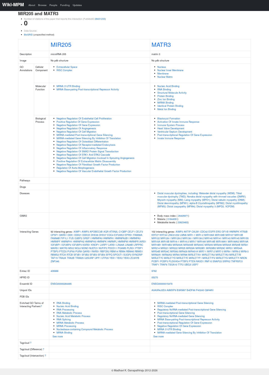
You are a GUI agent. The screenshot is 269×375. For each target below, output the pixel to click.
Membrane (163, 73)
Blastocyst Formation (168, 118)
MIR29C (221, 248)
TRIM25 (79, 258)
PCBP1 (155, 261)
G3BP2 (78, 238)
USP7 (195, 264)
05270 (155, 277)
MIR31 (229, 248)
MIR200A (178, 244)
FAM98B (55, 238)
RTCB (70, 254)
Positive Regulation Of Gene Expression (78, 121)
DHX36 (94, 235)
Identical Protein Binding (170, 106)
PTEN (192, 261)
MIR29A (190, 248)
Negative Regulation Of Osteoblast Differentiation (83, 141)
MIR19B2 (167, 244)
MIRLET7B (235, 254)
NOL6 (78, 248)
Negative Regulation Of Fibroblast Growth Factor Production (88, 164)
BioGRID (28, 34)
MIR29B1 (200, 248)
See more (58, 336)
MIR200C (199, 244)
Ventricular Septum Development (174, 131)
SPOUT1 (118, 254)
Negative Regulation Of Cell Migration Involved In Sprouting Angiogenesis (95, 158)
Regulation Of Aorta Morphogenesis (75, 167)
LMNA (183, 235)
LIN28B (129, 244)
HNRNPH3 (90, 241)
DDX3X (86, 235)
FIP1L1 (64, 238)
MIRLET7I (234, 258)
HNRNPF (55, 241)
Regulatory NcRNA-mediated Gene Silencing (181, 316)
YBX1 (112, 258)
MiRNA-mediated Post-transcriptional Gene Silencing (85, 135)
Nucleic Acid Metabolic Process (73, 316)
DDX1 (71, 235)
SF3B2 (85, 254)
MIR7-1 (202, 251)
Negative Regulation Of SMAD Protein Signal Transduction (88, 151)
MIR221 (164, 248)
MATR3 (161, 44)
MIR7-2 (211, 251)
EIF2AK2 (119, 235)
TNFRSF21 (237, 261)
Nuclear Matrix (165, 76)
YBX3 (126, 258)
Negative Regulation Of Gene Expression (78, 125)
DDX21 (78, 235)
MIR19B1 (156, 244)
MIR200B (188, 244)
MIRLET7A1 (194, 254)
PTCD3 (63, 251)
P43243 (200, 290)
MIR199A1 (221, 241)
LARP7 (103, 244)
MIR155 (244, 238)
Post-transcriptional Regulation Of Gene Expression (184, 135)
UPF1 (98, 258)
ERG (218, 231)
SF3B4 (101, 254)
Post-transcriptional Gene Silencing (176, 312)
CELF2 (139, 231)
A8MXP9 (171, 290)
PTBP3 (54, 251)
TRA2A (62, 258)
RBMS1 (139, 251)
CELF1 (131, 231)
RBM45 (130, 251)
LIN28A (120, 244)
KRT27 (155, 235)
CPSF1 (54, 235)
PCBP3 (164, 261)
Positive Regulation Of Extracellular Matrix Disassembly (86, 161)
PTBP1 (139, 248)
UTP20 (105, 258)
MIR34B (156, 251)
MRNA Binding (64, 332)
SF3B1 (77, 254)
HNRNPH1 (66, 241)
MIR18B (211, 241)
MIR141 (217, 238)
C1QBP (123, 231)
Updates (77, 5)
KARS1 (86, 244)
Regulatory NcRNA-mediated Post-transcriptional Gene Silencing (191, 309)
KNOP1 (95, 244)
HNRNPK (102, 241)
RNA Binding (164, 89)
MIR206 (218, 244)
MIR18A (201, 241)
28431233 (100, 18)
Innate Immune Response (171, 138)
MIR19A (244, 241)
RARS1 (95, 251)
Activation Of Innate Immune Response (178, 121)
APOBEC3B (96, 231)
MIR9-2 (236, 251)
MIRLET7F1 (195, 258)
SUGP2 (127, 254)
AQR (106, 231)
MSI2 (71, 248)
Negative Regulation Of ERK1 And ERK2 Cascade (83, 154)
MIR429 (183, 251)
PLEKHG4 (174, 261)
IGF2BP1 (56, 244)
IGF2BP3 (77, 244)
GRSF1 (87, 238)
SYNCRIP (137, 254)
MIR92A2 (167, 254)
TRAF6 (163, 264)
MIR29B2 (211, 248)
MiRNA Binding (165, 102)
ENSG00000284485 (61, 283)
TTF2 (181, 264)
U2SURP (89, 258)
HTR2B (244, 231)
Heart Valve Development (170, 128)
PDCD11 (112, 248)
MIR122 (156, 238)
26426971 (183, 215)
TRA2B (70, 258)
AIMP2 (85, 231)
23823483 (183, 222)
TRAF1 (155, 264)
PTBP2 (184, 261)
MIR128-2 (176, 238)
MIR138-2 (198, 238)
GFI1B (225, 231)
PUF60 (71, 251)
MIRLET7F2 (208, 258)
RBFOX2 (104, 251)
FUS (71, 238)
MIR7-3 (219, 251)
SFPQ (109, 254)
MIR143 (226, 238)
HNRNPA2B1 (122, 238)
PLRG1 (130, 248)
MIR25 (181, 248)
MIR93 (176, 254)
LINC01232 (173, 235)
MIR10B (238, 235)
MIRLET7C (157, 258)
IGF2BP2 (66, 244)
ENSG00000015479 (162, 283)
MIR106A (209, 235)
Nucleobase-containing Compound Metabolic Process (85, 329)
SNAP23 (217, 261)
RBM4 (122, 251)
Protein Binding (165, 96)
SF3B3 (93, 254)
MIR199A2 (233, 241)
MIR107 (229, 235)
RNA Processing (65, 309)
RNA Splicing (64, 319)
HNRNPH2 (78, 241)
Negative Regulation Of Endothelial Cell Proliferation (84, 118)
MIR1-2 (199, 235)
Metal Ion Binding (166, 109)
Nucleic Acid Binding (168, 86)
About (31, 5)
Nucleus (161, 67)
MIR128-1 (165, 238)
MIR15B (165, 241)
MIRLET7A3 (222, 254)
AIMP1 (77, 231)
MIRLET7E (182, 258)
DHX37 (103, 235)
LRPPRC (138, 244)
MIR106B (220, 235)
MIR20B (236, 244)
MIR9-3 (245, 251)
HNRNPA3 (135, 238)
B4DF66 (191, 290)
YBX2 (119, 258)
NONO (84, 248)
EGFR (211, 231)
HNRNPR (134, 241)
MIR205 (61, 44)
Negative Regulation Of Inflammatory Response (82, 148)
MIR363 (174, 251)
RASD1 (200, 261)
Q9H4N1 (209, 290)
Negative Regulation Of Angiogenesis (76, 128)
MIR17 (193, 241)
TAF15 (54, 258)
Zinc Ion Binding (166, 99)
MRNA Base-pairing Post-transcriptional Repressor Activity (88, 89)
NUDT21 (93, 248)
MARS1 (55, 248)
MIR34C (165, 251)
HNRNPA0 (96, 238)
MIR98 (183, 254)
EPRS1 (128, 235)
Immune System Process (170, 125)
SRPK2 (226, 261)
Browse (42, 5)
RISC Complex (64, 70)
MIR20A (227, 244)
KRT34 (163, 235)
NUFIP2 (103, 248)
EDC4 (110, 235)
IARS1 (142, 241)
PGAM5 (122, 248)
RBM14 (114, 251)
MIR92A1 (156, 254)
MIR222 (173, 248)
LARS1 (112, 244)
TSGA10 (172, 264)
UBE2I (187, 264)
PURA (78, 251)
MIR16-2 (184, 241)
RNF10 (208, 261)
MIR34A (238, 248)
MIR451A (193, 251)
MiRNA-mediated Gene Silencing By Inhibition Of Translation (89, 138)
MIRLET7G (222, 258)
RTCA (63, 254)
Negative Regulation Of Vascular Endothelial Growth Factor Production (94, 171)
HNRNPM (123, 241)
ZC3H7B (134, 258)
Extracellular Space (67, 67)
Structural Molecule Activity (172, 92)
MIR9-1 (228, 251)
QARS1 (87, 251)
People (53, 5)
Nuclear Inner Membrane (170, 70)
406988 (54, 271)
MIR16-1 (174, 241)
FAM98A (137, 235)
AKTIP (187, 231)
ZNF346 (55, 261)
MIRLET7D (170, 258)
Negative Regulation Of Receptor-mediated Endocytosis (86, 144)
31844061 (172, 219)
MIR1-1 (191, 235)
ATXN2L (113, 231)
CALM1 (195, 231)
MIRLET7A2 (208, 254)
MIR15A (156, 241)
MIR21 (244, 244)
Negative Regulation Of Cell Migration (76, 131)
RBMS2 (55, 254)
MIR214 (156, 248)
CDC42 (204, 231)
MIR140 (208, 238)
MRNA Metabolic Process (70, 322)
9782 (154, 271)
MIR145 (235, 238)
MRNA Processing (66, 326)
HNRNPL (112, 241)
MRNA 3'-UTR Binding (68, 86)
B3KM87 (181, 290)
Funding (65, 5)
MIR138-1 (187, 238)
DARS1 (63, 235)
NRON (243, 258)
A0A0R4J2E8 (159, 290)
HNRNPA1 (108, 238)
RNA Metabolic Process (69, 312)
